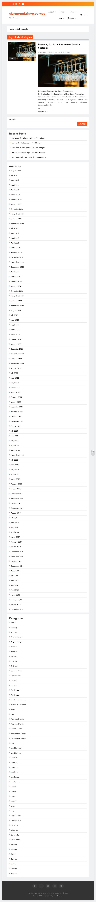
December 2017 (17, 609)
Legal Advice (16, 815)
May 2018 (14, 585)
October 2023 (16, 301)
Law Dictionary (16, 748)
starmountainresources (27, 13)
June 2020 (15, 464)
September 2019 (17, 508)
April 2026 (15, 190)
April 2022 (15, 387)
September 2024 (17, 267)
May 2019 (14, 527)
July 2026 (14, 175)
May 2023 (14, 325)
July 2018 (14, 575)
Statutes (14, 859)
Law (60, 18)
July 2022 (14, 373)
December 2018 (17, 551)
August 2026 (16, 170)
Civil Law (14, 661)
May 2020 (15, 469)
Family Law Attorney (18, 700)
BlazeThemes (58, 896)
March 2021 (15, 450)
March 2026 (15, 194)
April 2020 (15, 474)
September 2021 (17, 421)
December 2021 (17, 407)
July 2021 (14, 431)
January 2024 (16, 286)
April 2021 (15, 445)
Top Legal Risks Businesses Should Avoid (26, 143)
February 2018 (16, 600)
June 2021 (15, 436)
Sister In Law (15, 835)
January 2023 (16, 344)
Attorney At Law (17, 637)
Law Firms (14, 767)
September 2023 (17, 305)
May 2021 (14, 440)
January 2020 (16, 489)
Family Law (15, 690)
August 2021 (16, 426)
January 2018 (16, 604)
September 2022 (17, 363)
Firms (61, 11)
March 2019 (15, 537)
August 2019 (16, 513)
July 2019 (14, 518)
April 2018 (15, 590)
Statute (71, 18)
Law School (15, 777)
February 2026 (16, 199)
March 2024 (15, 276)
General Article (16, 728)
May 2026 (15, 185)
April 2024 (15, 272)
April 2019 (15, 532)
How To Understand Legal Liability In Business (28, 152)
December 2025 (17, 209)
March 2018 (15, 595)
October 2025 (16, 219)
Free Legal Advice (17, 719)
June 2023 (15, 320)
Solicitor (14, 844)
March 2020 (15, 479)
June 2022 (15, 378)
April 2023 (15, 329)
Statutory (14, 868)
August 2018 (15, 571)
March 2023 (15, 334)
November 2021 (17, 411)
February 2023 (16, 339)
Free (72, 11)
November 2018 (17, 556)
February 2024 (16, 281)
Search (12, 119)
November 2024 (17, 262)
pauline (43, 52)
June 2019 (15, 522)
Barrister (14, 646)
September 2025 (17, 223)
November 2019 (17, 498)
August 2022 (16, 368)
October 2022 (16, 358)
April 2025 (15, 243)
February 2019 (16, 542)
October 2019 (16, 503)
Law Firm (14, 757)
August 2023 (16, 310)
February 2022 (16, 397)
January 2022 (16, 402)
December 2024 (17, 257)
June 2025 (15, 233)
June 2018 (14, 580)
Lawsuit (13, 786)
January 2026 (16, 204)
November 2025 (17, 214)
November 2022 (17, 353)
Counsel (14, 680)
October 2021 (16, 416)
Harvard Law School (18, 733)
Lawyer (12, 58)
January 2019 (16, 546)
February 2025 (16, 252)
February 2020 (16, 484)
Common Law (16, 671)
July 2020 (14, 460)
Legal (13, 806)
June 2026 (15, 180)
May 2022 (15, 382)
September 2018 (17, 566)
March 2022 (15, 392)
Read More (42, 112)
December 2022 (17, 349)
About (51, 11)
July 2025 (14, 228)
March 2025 (15, 247)
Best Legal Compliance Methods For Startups (27, 138)
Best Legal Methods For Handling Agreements (28, 157)
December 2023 (17, 291)
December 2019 (17, 493)
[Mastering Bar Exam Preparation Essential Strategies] (22, 51)
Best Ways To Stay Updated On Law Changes (28, 147)
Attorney (14, 627)
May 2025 (14, 238)
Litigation (14, 825)
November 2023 (17, 296)
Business (14, 656)
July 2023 (14, 315)
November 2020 (17, 455)
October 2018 (16, 561)
